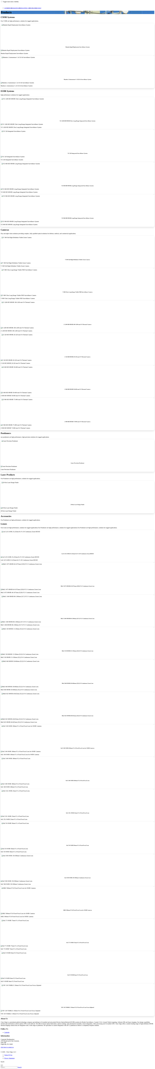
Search (20, 1067)
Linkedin (6, 1032)
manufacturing (17, 8)
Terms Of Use (8, 1055)
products (6, 8)
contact (39, 8)
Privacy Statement (9, 1058)
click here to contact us (7, 1047)
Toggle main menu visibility (11, 1)
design (11, 8)
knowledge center (26, 8)
